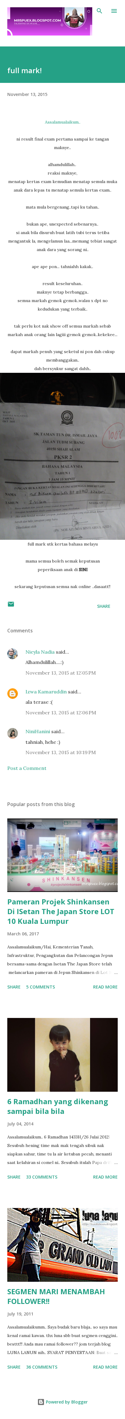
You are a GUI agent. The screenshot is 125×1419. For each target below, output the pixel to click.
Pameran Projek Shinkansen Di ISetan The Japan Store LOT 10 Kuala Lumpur (60, 911)
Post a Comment (26, 768)
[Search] (99, 11)
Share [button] (103, 606)
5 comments (40, 987)
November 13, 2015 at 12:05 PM (60, 673)
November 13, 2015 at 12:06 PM (60, 713)
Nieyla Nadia (40, 652)
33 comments (41, 1177)
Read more (105, 987)
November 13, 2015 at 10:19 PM (60, 752)
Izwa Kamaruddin (46, 692)
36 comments (41, 1367)
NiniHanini (37, 731)
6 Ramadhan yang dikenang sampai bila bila (57, 1106)
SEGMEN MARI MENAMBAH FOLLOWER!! (56, 1296)
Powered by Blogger (66, 1402)
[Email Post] (11, 606)
